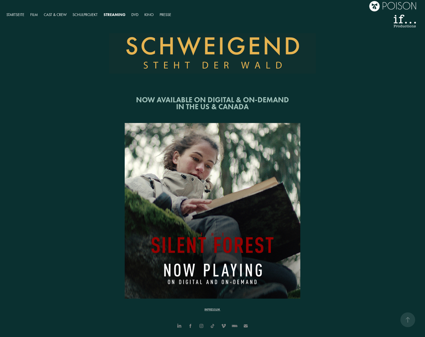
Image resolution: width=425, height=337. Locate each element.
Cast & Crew (55, 14)
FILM (34, 14)
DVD (134, 14)
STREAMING (114, 14)
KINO (149, 14)
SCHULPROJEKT (85, 14)
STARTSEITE (15, 14)
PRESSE (165, 14)
